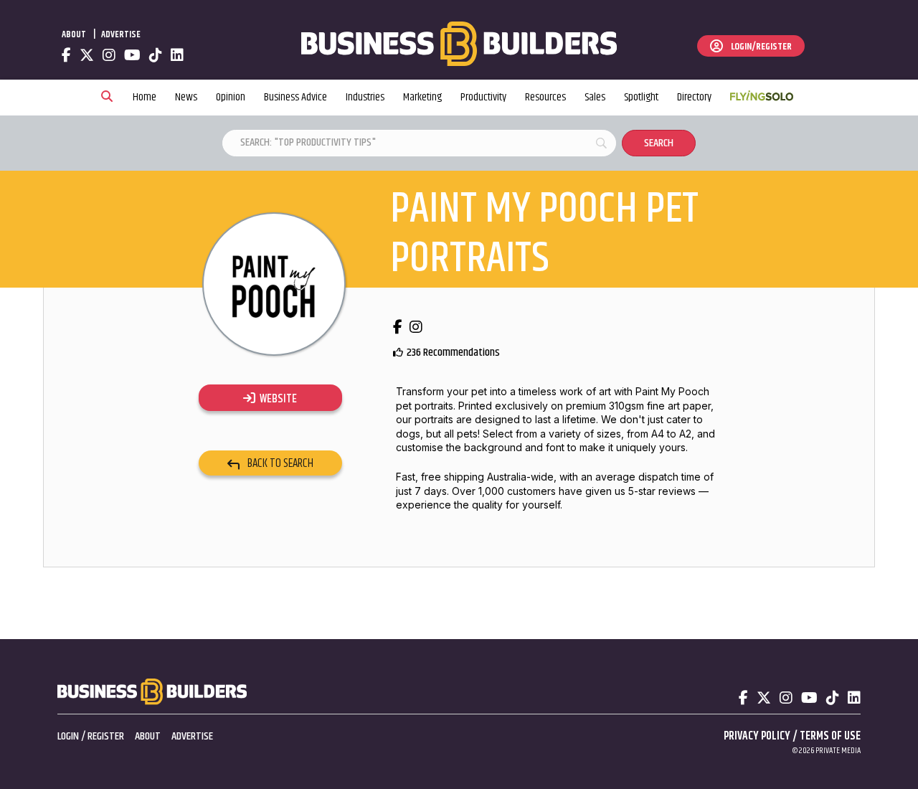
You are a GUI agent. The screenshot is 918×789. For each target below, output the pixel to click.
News (186, 97)
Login (68, 736)
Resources (545, 97)
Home (144, 97)
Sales (595, 97)
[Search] (107, 97)
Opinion (230, 97)
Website (276, 398)
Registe (103, 736)
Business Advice (295, 97)
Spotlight (641, 97)
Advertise (121, 34)
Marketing (422, 97)
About (74, 34)
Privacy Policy (757, 736)
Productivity (483, 97)
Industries (365, 97)
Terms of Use (830, 736)
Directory (694, 97)
